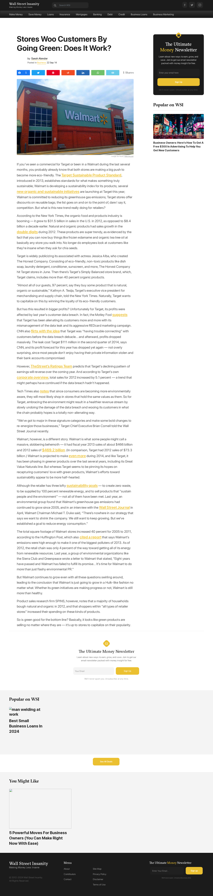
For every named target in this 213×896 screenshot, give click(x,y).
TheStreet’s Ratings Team (51, 366)
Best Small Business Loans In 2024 (25, 726)
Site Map (97, 868)
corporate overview (32, 377)
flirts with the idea (45, 331)
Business (41, 62)
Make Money (16, 14)
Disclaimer (98, 879)
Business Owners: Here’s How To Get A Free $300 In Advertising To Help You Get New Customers (178, 146)
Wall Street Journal (114, 507)
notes (44, 391)
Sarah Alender (39, 58)
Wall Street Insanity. (33, 877)
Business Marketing (163, 14)
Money (172, 863)
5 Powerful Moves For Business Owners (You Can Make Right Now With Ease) (38, 838)
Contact (67, 879)
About (67, 868)
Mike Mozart (129, 156)
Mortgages (81, 14)
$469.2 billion (53, 450)
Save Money (34, 14)
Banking (97, 14)
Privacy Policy (99, 874)
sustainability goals (82, 485)
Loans (50, 14)
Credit (121, 14)
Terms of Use (99, 884)
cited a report (90, 537)
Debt (110, 14)
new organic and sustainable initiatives (48, 191)
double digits (27, 232)
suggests (119, 314)
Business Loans (139, 14)
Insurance (65, 14)
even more (77, 456)
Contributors (70, 874)
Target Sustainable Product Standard (91, 175)
